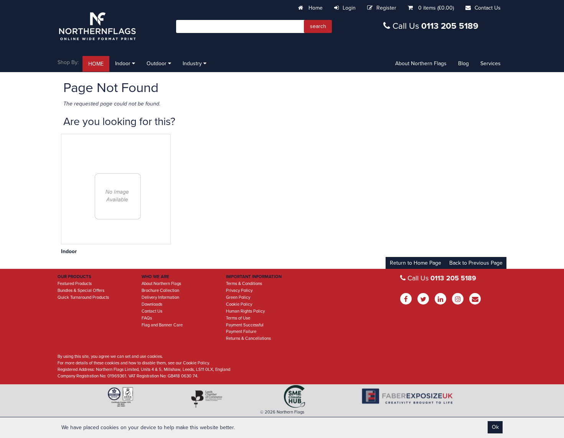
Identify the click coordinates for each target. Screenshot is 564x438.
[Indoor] (117, 196)
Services (490, 63)
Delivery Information (160, 297)
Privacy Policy (239, 290)
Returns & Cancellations (248, 338)
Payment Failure (241, 331)
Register (386, 8)
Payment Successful (245, 325)
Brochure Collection (160, 290)
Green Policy (238, 297)
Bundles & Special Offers (81, 290)
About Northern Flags (421, 63)
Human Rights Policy (245, 311)
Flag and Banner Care (162, 325)
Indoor (123, 63)
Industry (193, 63)
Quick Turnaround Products (83, 297)
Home (315, 8)
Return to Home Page (415, 263)
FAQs (147, 318)
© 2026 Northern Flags (282, 412)
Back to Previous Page (476, 263)
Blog (463, 63)
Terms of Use (238, 318)
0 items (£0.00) (436, 8)
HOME (96, 64)
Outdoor (157, 63)
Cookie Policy (239, 304)
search (318, 26)
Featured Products (75, 283)
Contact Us (488, 8)
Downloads (152, 304)
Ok (495, 427)
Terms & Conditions (244, 283)
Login (349, 8)
